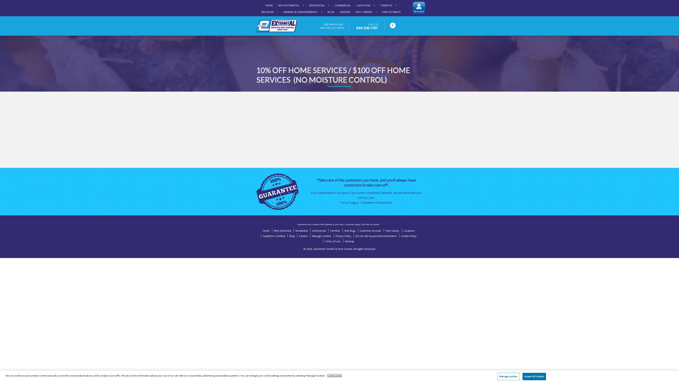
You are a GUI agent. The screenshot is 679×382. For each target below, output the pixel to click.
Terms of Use (333, 241)
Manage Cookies (321, 236)
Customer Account (370, 230)
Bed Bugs (350, 230)
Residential (301, 230)
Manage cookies (508, 376)
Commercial (319, 230)
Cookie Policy (408, 236)
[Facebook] (393, 25)
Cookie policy (334, 375)
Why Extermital (282, 230)
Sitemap (349, 241)
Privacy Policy (343, 236)
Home (266, 230)
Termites (335, 230)
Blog (292, 236)
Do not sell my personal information (376, 236)
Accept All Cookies (534, 376)
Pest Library (392, 230)
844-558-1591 (367, 27)
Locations (409, 230)
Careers (303, 236)
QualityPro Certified (274, 236)
